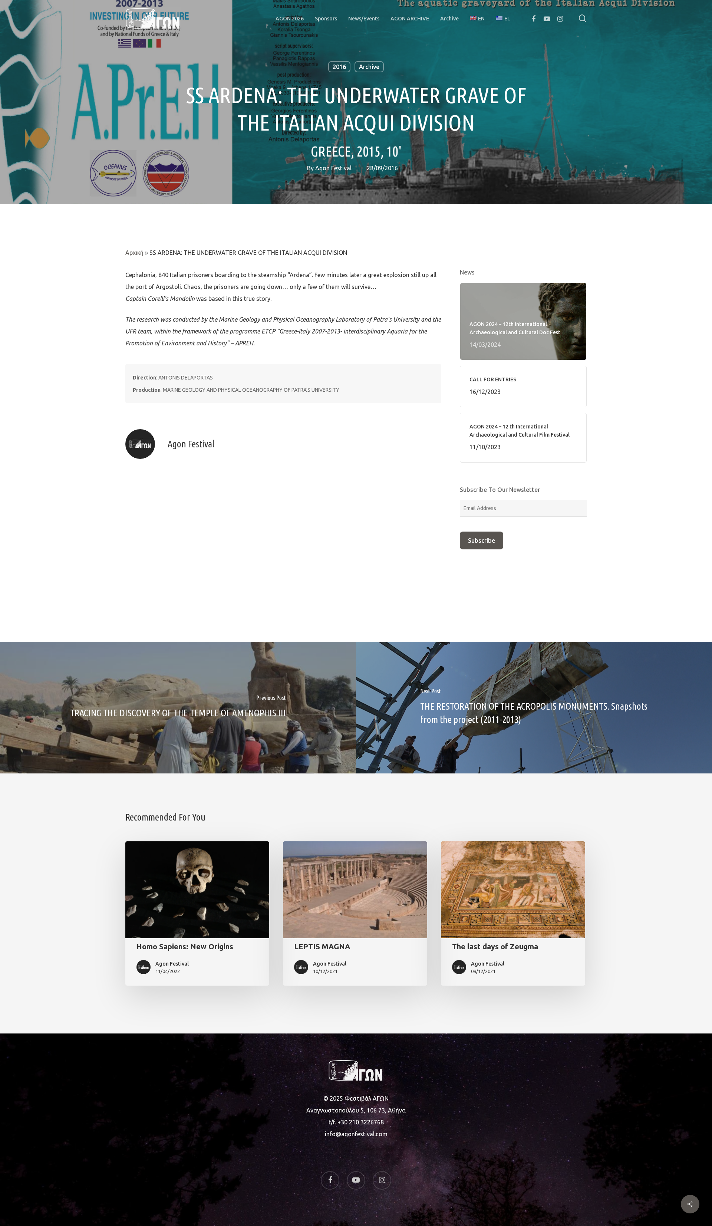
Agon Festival (333, 168)
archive (369, 66)
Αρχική (134, 252)
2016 (339, 66)
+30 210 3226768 (360, 1122)
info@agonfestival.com (356, 1134)
